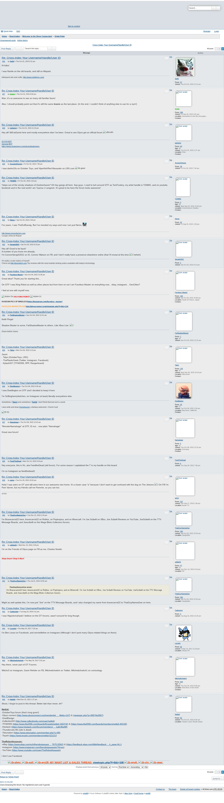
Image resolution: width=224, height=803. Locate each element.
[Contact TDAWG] (183, 210)
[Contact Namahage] (183, 451)
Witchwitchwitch (181, 678)
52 (181, 222)
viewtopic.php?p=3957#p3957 (88, 715)
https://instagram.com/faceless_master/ (45, 302)
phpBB (85, 793)
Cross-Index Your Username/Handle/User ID (112, 45)
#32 (3, 244)
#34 (3, 315)
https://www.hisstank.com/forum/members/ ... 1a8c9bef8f (39, 727)
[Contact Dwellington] (183, 412)
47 (181, 82)
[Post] (7, 61)
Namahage (179, 440)
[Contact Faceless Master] (183, 302)
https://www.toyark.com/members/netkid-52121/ (33, 735)
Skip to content (74, 26)
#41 (3, 545)
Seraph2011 (179, 259)
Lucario (177, 643)
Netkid (177, 714)
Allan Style (128, 793)
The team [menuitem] (172, 789)
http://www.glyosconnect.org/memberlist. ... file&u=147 (44, 715)
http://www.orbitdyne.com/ (33, 77)
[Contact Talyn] (183, 376)
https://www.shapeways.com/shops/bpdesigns (20, 146)
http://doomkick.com (19, 263)
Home (4, 36)
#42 (3, 581)
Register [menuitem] (206, 31)
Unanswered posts (8, 40)
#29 (3, 164)
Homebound (24, 407)
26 (181, 404)
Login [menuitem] (216, 31)
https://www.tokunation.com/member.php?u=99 (37, 733)
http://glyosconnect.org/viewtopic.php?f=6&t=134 (47, 306)
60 (181, 146)
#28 (3, 128)
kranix (177, 109)
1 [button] (219, 49)
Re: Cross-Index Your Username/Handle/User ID (31, 57)
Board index (14, 36)
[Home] (73, 13)
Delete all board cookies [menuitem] (190, 789)
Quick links (8, 31)
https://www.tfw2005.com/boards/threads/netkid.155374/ (40, 724)
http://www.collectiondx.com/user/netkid (35, 721)
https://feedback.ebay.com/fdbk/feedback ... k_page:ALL (94, 744)
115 (181, 501)
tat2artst (178, 143)
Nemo (177, 219)
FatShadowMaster (181, 333)
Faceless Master (181, 292)
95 (181, 718)
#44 (3, 628)
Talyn (177, 365)
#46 (3, 699)
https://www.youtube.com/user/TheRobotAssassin (36, 750)
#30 (3, 181)
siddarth (178, 562)
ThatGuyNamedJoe (182, 528)
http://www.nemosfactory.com (13, 233)
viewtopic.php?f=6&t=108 (108, 762)
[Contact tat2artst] (183, 154)
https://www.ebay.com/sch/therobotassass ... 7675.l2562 (36, 744)
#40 (3, 515)
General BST (7, 144)
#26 (3, 61)
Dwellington (179, 401)
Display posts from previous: (88, 767)
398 (181, 112)
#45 (3, 660)
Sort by (115, 767)
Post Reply (6, 48)
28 (181, 166)
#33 (3, 275)
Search (214, 8)
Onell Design (139, 793)
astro (177, 498)
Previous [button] (216, 48)
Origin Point (60, 36)
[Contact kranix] (183, 118)
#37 (3, 422)
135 (181, 369)
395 (181, 531)
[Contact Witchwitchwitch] (183, 689)
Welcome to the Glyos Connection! (37, 36)
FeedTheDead (180, 460)
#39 (3, 480)
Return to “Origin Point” (9, 777)
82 (181, 647)
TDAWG (178, 199)
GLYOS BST (7, 142)
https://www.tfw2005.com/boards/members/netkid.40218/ (99, 724)
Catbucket (179, 610)
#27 (3, 94)
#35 (3, 350)
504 (181, 682)
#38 (3, 461)
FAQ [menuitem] (18, 31)
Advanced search (218, 8)
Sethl (177, 79)
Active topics (22, 40)
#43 (3, 612)
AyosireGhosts (180, 163)
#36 (3, 386)
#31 (3, 220)
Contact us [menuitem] (160, 789)
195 (181, 296)
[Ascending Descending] (137, 767)
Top (170, 57)
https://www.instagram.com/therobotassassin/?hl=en (39, 747)
